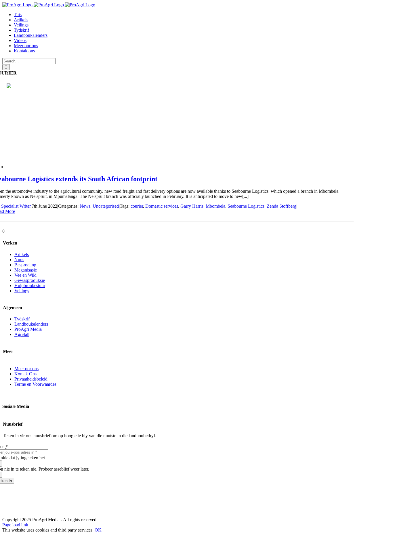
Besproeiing (25, 264)
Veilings (21, 290)
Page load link (15, 524)
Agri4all (21, 334)
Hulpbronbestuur (29, 285)
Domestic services (161, 206)
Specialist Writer (16, 206)
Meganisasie (25, 270)
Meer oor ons (26, 368)
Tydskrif (22, 318)
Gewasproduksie (29, 280)
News (85, 206)
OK (98, 530)
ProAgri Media (28, 329)
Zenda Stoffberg (281, 206)
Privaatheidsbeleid (30, 379)
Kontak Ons (25, 373)
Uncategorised (106, 206)
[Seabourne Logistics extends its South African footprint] (121, 166)
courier (137, 206)
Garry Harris (191, 206)
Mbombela (215, 206)
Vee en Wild (25, 275)
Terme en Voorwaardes (35, 384)
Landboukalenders (31, 324)
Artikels (21, 254)
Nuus (19, 259)
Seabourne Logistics (246, 206)
